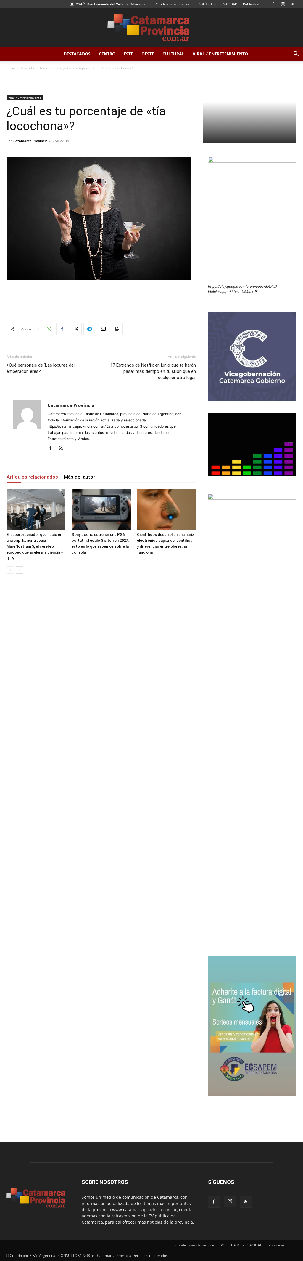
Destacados (77, 54)
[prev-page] (10, 570)
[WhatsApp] (48, 329)
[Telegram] (89, 329)
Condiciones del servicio (174, 4)
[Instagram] (282, 4)
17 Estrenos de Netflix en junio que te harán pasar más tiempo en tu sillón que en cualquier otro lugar (153, 371)
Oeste (147, 54)
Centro (107, 54)
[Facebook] (273, 4)
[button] (296, 54)
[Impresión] (117, 329)
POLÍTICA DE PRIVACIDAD (217, 4)
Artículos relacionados (32, 477)
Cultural (173, 54)
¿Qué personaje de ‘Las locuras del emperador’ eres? (41, 368)
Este (128, 54)
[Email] (103, 329)
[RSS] (292, 4)
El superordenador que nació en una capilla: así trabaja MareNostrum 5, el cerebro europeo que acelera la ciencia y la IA (35, 546)
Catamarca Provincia (30, 141)
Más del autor (79, 477)
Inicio (11, 68)
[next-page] (19, 570)
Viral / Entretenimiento (220, 54)
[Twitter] (76, 329)
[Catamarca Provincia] (151, 28)
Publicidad (251, 4)
